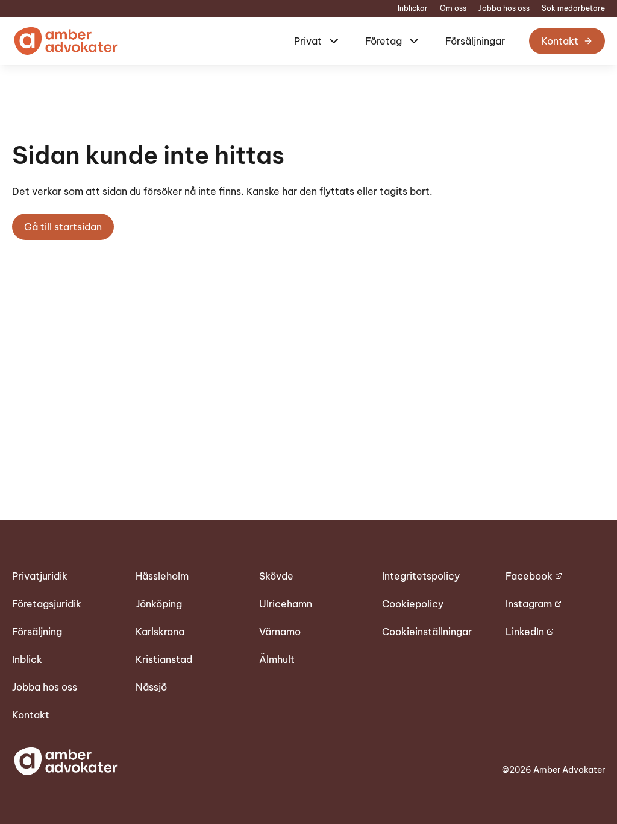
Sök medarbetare (573, 8)
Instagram (529, 604)
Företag (383, 41)
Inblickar (413, 8)
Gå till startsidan (63, 227)
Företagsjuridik (46, 604)
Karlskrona (160, 632)
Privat (308, 41)
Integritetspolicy (421, 576)
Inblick (27, 659)
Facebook (529, 576)
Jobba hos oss (504, 8)
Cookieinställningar (427, 632)
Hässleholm (162, 576)
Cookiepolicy (412, 604)
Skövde (276, 576)
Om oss (453, 8)
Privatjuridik (39, 576)
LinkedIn (525, 632)
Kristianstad (164, 659)
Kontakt (559, 41)
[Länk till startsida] (65, 41)
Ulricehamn (285, 604)
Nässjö (151, 687)
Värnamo (280, 632)
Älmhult (277, 659)
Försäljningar (475, 41)
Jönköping (159, 604)
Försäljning (37, 632)
